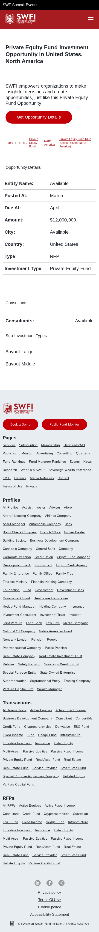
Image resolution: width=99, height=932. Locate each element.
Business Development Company (54, 540)
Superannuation (14, 681)
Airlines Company (58, 515)
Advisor (54, 507)
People (52, 639)
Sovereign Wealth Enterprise (70, 470)
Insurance (77, 606)
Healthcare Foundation (51, 598)
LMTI (7, 478)
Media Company (75, 623)
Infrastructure (70, 735)
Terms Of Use (49, 900)
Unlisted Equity (74, 776)
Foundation (11, 590)
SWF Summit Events (20, 5)
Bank (68, 524)
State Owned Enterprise (58, 672)
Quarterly (83, 453)
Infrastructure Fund (17, 743)
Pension (37, 639)
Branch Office (50, 532)
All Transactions (14, 710)
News (87, 461)
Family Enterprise (16, 573)
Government (44, 590)
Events (75, 461)
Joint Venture (12, 623)
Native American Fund (55, 631)
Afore (68, 507)
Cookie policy (49, 907)
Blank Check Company (20, 532)
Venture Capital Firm (18, 689)
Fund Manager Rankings (47, 461)
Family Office (42, 573)
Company (66, 548)
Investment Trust (52, 615)
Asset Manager (14, 524)
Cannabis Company (17, 548)
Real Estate (72, 759)
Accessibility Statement (49, 914)
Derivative (62, 726)
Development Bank (17, 565)
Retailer (8, 664)
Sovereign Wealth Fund (61, 664)
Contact (63, 478)
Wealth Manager (49, 689)
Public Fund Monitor (18, 453)
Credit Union (44, 557)
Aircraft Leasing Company (22, 515)
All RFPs (9, 805)
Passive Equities (35, 751)
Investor (75, 615)
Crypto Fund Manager (73, 557)
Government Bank (70, 590)
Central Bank (45, 548)
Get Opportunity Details (39, 117)
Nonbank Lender (15, 639)
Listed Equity (63, 743)
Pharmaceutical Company (22, 648)
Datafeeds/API (74, 445)
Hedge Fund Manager (19, 606)
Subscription (28, 445)
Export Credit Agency (71, 565)
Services (9, 445)
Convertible (84, 718)
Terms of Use (13, 486)
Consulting (65, 453)
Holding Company (52, 606)
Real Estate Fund (16, 768)
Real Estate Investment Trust (60, 656)
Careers (20, 478)
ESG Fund (81, 726)
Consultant (64, 718)
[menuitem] (11, 447)
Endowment (43, 565)
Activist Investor (34, 507)
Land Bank (34, 623)
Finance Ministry (15, 582)
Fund (27, 590)
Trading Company (77, 681)
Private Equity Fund (17, 759)
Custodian (80, 814)
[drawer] (90, 19)
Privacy (31, 486)
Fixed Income (13, 735)
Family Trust (65, 573)
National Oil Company (19, 631)
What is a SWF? (33, 470)
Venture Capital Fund (18, 784)
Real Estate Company (19, 656)
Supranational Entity (45, 681)
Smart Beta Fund (73, 768)
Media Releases (42, 478)
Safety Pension (29, 664)
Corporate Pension (17, 557)
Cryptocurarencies (38, 726)
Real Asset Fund (48, 759)
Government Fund (16, 598)
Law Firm (53, 623)
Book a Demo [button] (20, 424)
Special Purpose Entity (19, 672)
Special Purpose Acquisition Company (31, 776)
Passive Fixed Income (67, 751)
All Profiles (10, 507)
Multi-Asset (11, 751)
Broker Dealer (74, 532)
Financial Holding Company (51, 582)
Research (10, 470)
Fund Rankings (14, 461)
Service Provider (44, 768)
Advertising (44, 453)
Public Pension (56, 648)
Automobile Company (45, 524)
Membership (50, 445)
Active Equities (41, 710)
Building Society (14, 540)
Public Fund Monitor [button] (64, 424)
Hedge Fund (47, 735)
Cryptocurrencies (56, 814)
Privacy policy (49, 892)
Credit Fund (11, 726)
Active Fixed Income (70, 710)
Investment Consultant (19, 615)
